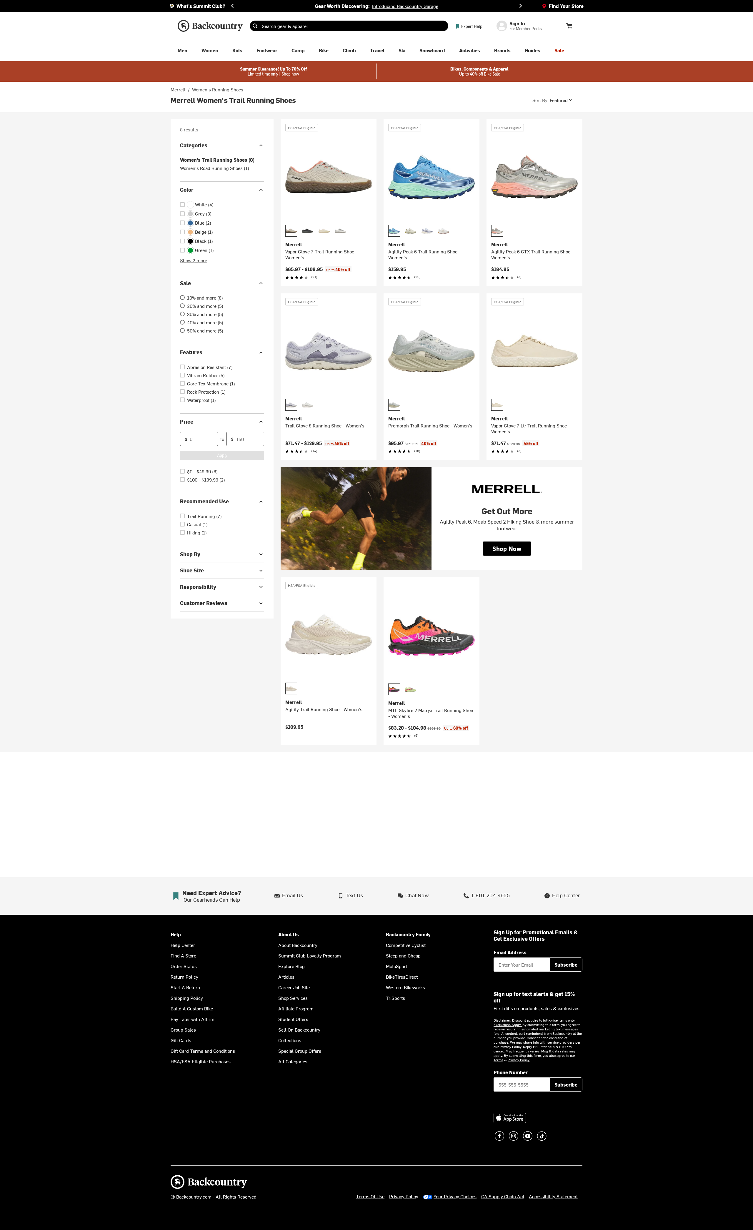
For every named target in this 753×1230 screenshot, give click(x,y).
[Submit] (255, 26)
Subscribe (565, 964)
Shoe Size (192, 570)
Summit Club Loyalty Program (309, 955)
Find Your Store (566, 6)
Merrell (178, 89)
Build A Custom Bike (192, 1008)
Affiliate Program (296, 1008)
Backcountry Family (408, 934)
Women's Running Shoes (217, 89)
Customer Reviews (203, 603)
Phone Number (511, 1072)
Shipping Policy (187, 998)
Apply (222, 455)
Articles (286, 977)
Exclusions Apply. (508, 1024)
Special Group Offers (299, 1051)
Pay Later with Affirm (192, 1019)
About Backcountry (297, 945)
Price (186, 421)
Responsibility (198, 586)
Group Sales (183, 1029)
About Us (288, 934)
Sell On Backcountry (299, 1029)
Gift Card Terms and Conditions (203, 1051)
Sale (185, 283)
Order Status (184, 966)
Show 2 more (193, 260)
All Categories (292, 1061)
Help (176, 934)
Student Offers (293, 1019)
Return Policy (184, 977)
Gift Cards (181, 1040)
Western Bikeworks (405, 987)
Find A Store (183, 955)
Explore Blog (291, 966)
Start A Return (185, 987)
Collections (289, 1040)
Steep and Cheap (403, 955)
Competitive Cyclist (406, 945)
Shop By (190, 554)
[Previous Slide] (232, 6)
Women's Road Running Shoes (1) (214, 168)
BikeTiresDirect (402, 977)
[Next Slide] (521, 6)
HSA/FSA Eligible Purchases (201, 1061)
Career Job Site (294, 987)
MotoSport (396, 966)
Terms (498, 1059)
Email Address (510, 952)
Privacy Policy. (519, 1059)
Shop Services (293, 998)
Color (187, 189)
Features (191, 352)
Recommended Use (204, 501)
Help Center (183, 945)
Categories (193, 145)
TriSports (395, 998)
